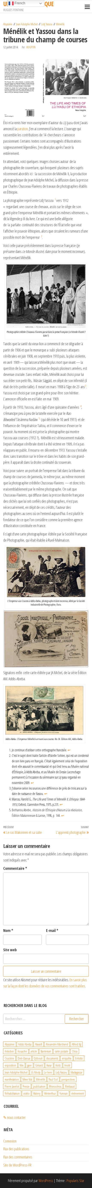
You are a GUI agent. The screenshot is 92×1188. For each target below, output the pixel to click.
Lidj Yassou (46, 24)
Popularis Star (75, 1180)
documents (52, 1058)
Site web (10, 949)
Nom (8, 930)
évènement (77, 1093)
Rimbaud (70, 1086)
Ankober (9, 1051)
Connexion (9, 1141)
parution (22, 128)
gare (29, 1065)
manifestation (12, 1079)
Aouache (22, 1051)
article (34, 1051)
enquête (66, 1058)
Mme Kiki (27, 1079)
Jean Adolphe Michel (27, 24)
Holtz (58, 1065)
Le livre (48, 1072)
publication (39, 1086)
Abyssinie (7, 24)
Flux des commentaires (17, 1156)
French (19, 3)
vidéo (26, 1093)
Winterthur (50, 1093)
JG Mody (35, 1072)
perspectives (68, 1079)
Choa (74, 1051)
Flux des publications (16, 1148)
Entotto (79, 1058)
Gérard (39, 1065)
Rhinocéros (55, 1086)
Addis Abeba (24, 1044)
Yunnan (63, 1093)
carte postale (61, 1051)
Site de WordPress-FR (17, 1165)
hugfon (31, 47)
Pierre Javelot (12, 1086)
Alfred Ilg (76, 1044)
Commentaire (15, 868)
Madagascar (76, 1072)
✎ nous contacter (14, 1117)
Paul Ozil (53, 1079)
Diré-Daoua (24, 1058)
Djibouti (38, 1058)
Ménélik (60, 24)
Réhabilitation (12, 1093)
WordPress (46, 1180)
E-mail (52, 930)
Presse (26, 1086)
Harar (49, 1065)
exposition (10, 1065)
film (22, 1065)
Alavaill (38, 1044)
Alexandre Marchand (57, 1044)
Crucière (9, 1058)
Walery (36, 1093)
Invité (67, 1065)
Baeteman (46, 1051)
